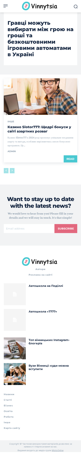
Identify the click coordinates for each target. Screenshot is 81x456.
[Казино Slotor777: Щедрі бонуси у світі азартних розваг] (40, 96)
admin (12, 151)
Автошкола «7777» (43, 311)
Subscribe (66, 228)
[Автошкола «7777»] (15, 320)
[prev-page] (6, 170)
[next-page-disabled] (12, 170)
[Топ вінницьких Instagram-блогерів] (15, 348)
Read (70, 159)
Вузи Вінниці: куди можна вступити (49, 367)
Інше (11, 121)
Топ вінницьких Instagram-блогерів (49, 341)
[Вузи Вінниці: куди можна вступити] (15, 374)
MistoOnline (57, 450)
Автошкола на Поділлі (46, 286)
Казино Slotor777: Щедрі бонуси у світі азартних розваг (39, 129)
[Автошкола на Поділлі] (15, 294)
